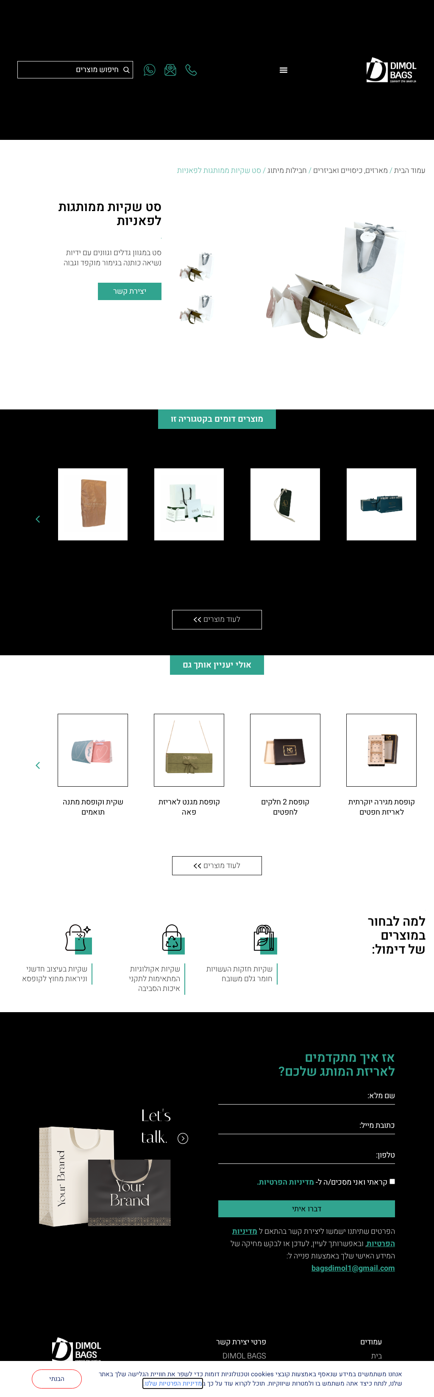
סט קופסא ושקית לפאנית (381, 561)
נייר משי (93, 556)
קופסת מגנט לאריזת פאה (189, 807)
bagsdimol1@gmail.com (353, 1268)
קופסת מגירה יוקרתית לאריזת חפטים (381, 807)
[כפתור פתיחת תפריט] (283, 70)
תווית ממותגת (285, 556)
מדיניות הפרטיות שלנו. (172, 1383)
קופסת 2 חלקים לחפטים (285, 807)
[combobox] (75, 69)
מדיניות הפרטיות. (285, 1182)
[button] (37, 519)
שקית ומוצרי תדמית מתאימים (189, 561)
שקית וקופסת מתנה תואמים (93, 807)
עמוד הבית (410, 170)
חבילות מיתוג (287, 170)
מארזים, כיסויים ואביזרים (350, 170)
